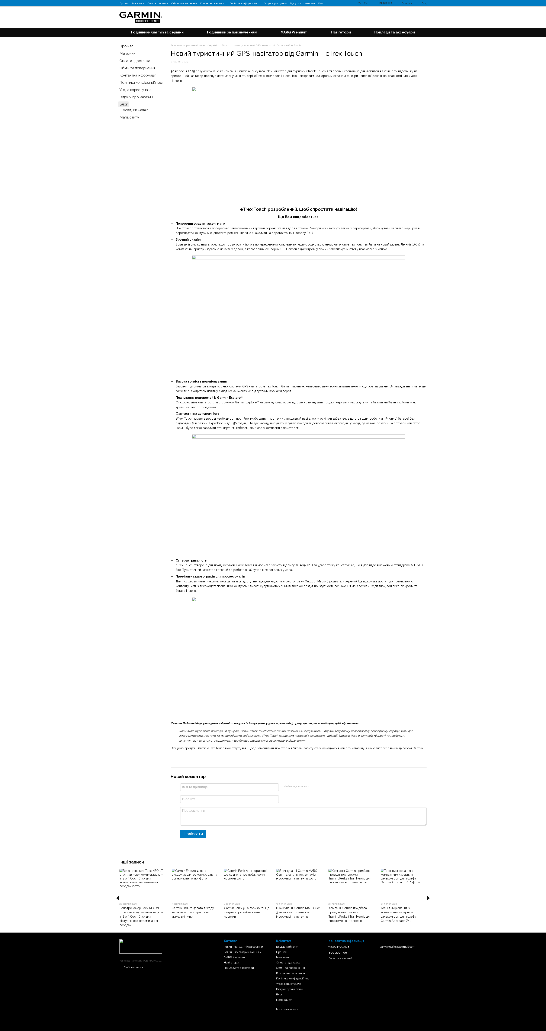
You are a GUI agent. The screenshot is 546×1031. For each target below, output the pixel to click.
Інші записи (131, 862)
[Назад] (117, 898)
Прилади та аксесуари (394, 32)
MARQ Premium (294, 32)
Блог (321, 3)
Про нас (124, 3)
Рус (366, 3)
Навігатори (341, 32)
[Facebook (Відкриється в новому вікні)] (335, 3)
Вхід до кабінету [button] (287, 946)
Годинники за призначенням (232, 32)
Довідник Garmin (135, 110)
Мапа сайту (129, 117)
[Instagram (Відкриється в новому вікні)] (329, 3)
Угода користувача (275, 3)
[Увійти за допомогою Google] (319, 786)
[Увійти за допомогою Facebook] (313, 786)
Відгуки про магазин (302, 3)
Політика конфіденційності (245, 3)
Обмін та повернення (184, 3)
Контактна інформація (213, 3)
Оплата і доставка (158, 3)
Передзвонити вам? (340, 958)
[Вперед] (428, 898)
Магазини (138, 3)
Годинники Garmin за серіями (157, 32)
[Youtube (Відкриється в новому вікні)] (340, 3)
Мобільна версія (133, 967)
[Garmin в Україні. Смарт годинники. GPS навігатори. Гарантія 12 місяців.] (140, 946)
